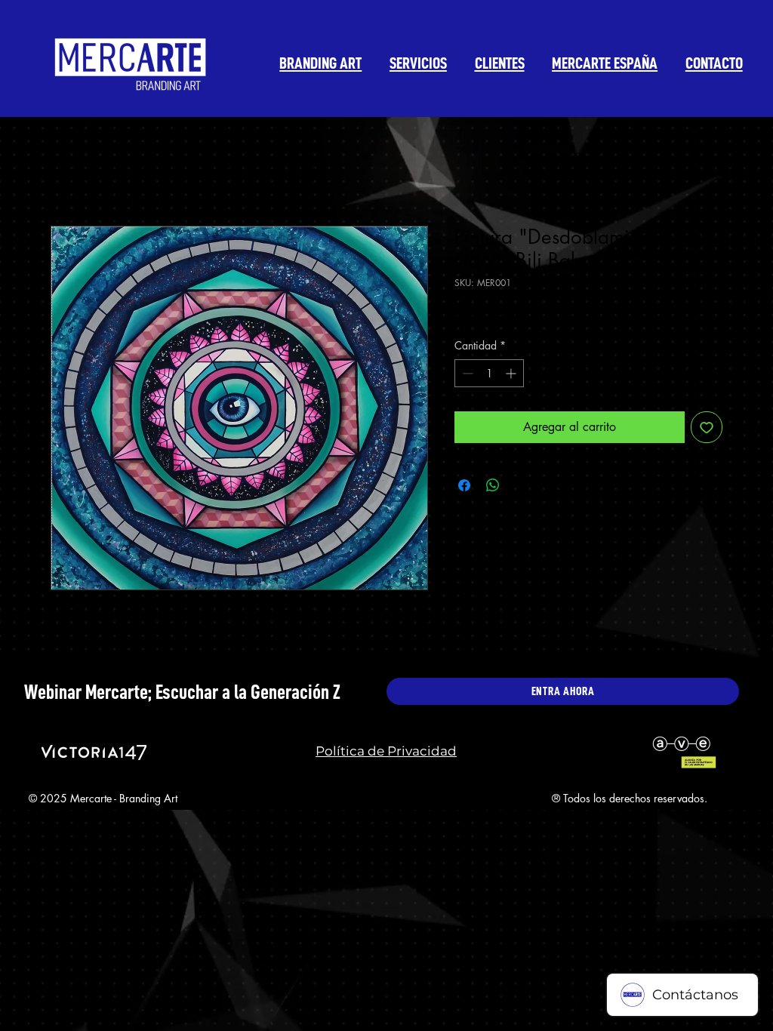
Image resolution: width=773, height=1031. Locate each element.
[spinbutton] (489, 373)
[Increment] (512, 373)
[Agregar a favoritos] (706, 427)
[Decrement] (466, 373)
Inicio (65, 171)
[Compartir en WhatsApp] (493, 485)
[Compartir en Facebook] (464, 485)
